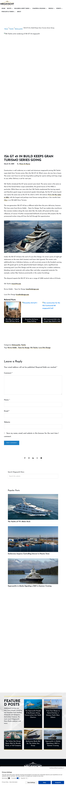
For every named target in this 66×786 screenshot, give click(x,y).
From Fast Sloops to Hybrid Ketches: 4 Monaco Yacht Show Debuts (53, 714)
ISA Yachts (34, 347)
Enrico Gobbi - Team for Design (18, 347)
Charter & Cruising (38, 8)
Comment (8, 373)
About (19, 11)
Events (58, 8)
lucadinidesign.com (22, 294)
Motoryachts (16, 345)
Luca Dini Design (45, 347)
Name (7, 400)
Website (7, 422)
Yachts (9, 8)
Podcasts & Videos (8, 11)
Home (3, 8)
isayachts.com (16, 284)
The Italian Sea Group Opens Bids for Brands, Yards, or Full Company (13, 743)
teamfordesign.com (32, 289)
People (51, 8)
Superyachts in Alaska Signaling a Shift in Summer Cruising (52, 743)
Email (6, 411)
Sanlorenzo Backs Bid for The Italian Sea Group (33, 743)
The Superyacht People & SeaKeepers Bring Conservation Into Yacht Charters (33, 714)
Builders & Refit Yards (21, 8)
